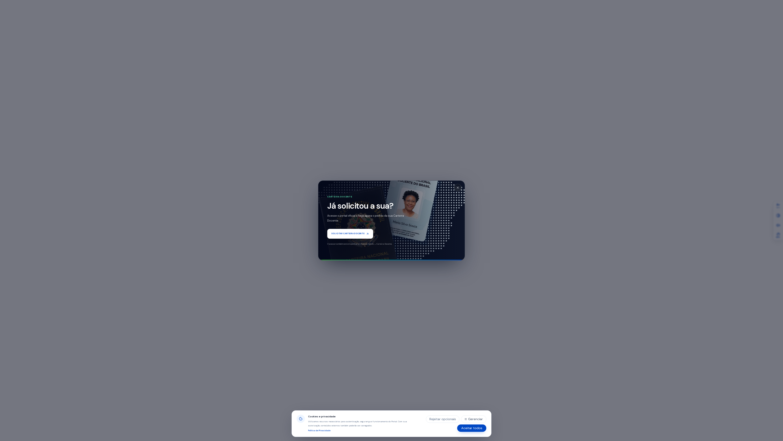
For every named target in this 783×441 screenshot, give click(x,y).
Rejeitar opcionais (442, 419)
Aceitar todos (471, 428)
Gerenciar (475, 419)
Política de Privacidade (319, 430)
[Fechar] (457, 187)
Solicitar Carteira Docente (347, 233)
